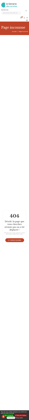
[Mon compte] (24, 18)
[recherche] (26, 11)
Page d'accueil (15, 240)
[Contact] (27, 18)
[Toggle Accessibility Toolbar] (3, 416)
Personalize (10, 417)
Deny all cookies (21, 415)
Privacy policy (19, 417)
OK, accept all (9, 415)
